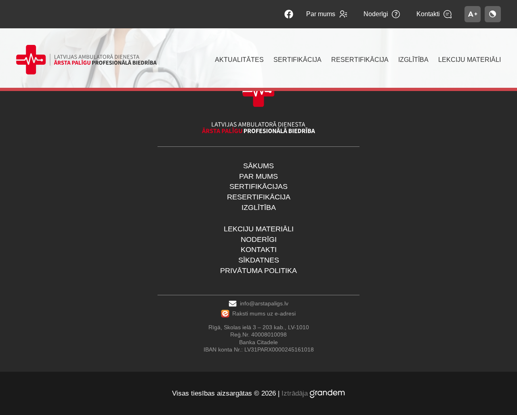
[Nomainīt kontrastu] (493, 14)
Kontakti (259, 250)
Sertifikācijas (258, 186)
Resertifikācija (258, 197)
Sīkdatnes (258, 260)
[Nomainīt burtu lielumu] (472, 14)
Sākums (258, 166)
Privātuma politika (258, 271)
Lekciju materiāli (259, 229)
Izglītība (259, 207)
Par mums (258, 176)
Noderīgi (259, 239)
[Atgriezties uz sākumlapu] (86, 59)
